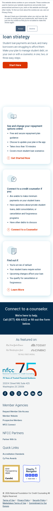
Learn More (17, 289)
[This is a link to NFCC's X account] (12, 394)
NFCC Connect (9, 425)
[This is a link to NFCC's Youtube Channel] (26, 394)
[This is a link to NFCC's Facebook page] (5, 394)
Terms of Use (9, 500)
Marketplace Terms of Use (14, 503)
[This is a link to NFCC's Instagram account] (19, 394)
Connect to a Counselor (24, 229)
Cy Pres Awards (10, 458)
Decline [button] (32, 28)
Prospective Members (12, 420)
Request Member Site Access (16, 411)
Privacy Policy (24, 500)
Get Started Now (20, 158)
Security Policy (39, 500)
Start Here (15, 65)
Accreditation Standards (13, 454)
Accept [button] (20, 28)
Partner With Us (9, 439)
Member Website (10, 416)
